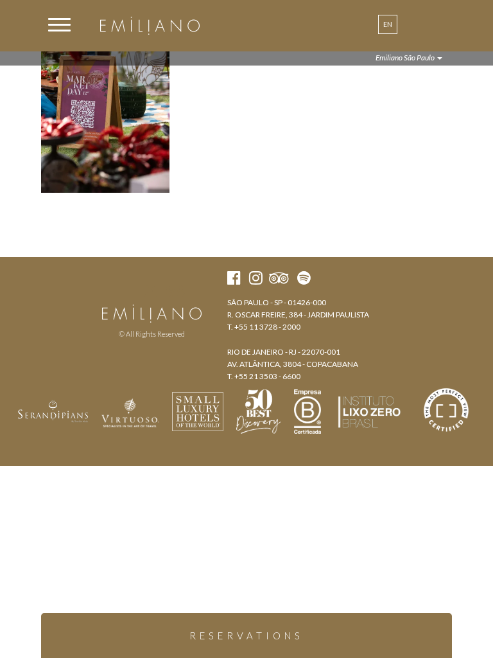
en (387, 24)
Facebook (127, 290)
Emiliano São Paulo (406, 57)
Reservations (246, 635)
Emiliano (149, 25)
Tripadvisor (176, 290)
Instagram (150, 290)
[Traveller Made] (53, 410)
